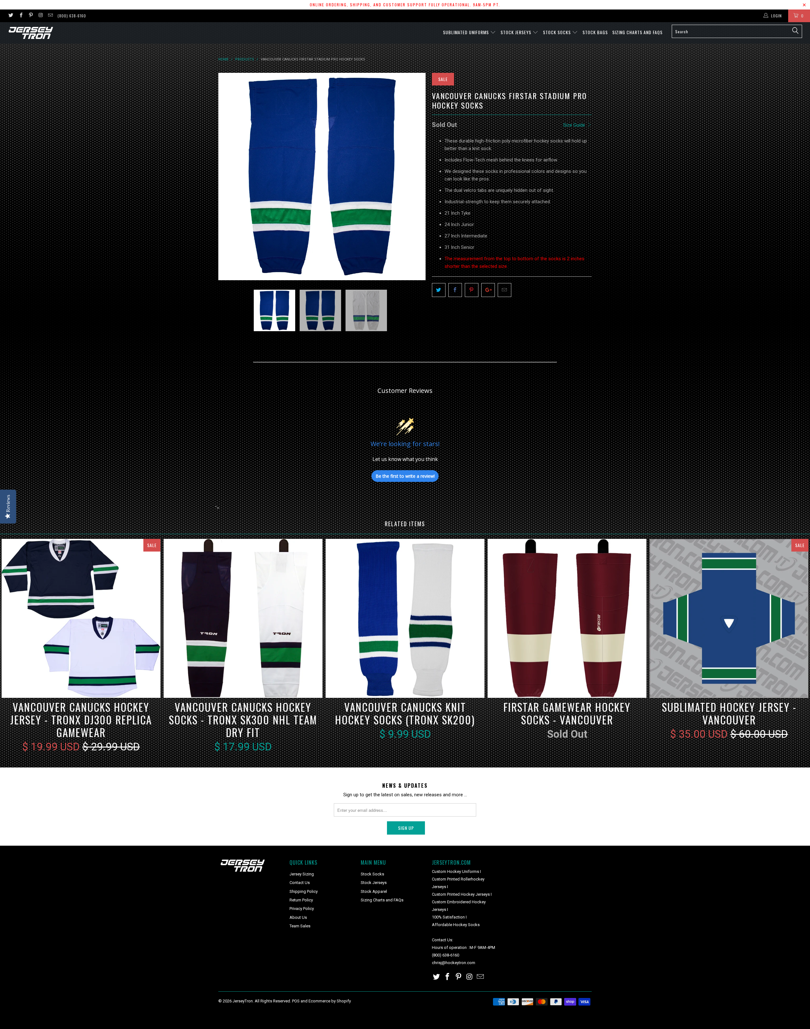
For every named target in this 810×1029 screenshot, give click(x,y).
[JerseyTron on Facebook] (20, 16)
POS (296, 1001)
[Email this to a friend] (504, 290)
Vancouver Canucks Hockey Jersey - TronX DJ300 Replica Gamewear (81, 618)
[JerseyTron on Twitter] (10, 16)
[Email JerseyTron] (50, 16)
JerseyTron (243, 1001)
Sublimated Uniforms (466, 32)
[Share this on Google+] (488, 290)
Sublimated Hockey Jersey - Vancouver (729, 618)
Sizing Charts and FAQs (637, 32)
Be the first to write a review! (405, 476)
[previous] (229, 176)
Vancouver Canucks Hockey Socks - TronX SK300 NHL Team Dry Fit (243, 618)
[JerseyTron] (68, 33)
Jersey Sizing (302, 874)
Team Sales (300, 926)
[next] (414, 176)
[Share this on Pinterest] (471, 290)
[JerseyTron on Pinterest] (30, 16)
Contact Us (300, 882)
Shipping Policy (304, 891)
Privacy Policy (302, 908)
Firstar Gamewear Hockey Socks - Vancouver (567, 618)
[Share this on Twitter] (439, 290)
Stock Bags (595, 32)
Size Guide (574, 125)
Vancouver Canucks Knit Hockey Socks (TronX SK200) (405, 618)
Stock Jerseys (517, 32)
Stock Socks (557, 32)
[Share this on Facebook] (455, 290)
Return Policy (301, 900)
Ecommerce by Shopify (329, 1001)
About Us (298, 917)
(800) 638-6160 (72, 15)
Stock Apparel (374, 891)
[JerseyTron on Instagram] (40, 16)
